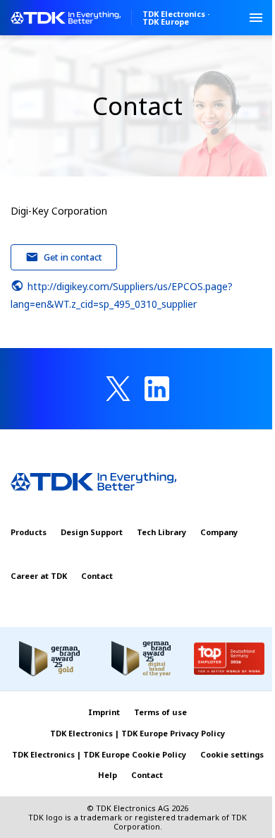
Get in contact (73, 257)
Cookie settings (232, 754)
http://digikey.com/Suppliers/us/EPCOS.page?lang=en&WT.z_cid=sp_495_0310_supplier (122, 295)
